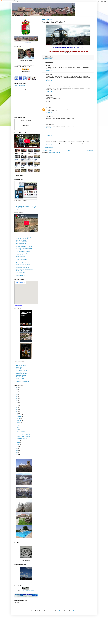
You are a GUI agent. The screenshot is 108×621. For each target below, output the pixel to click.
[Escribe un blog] (47, 57)
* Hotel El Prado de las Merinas (22, 267)
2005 (17, 454)
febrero (18, 442)
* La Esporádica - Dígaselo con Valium (24, 248)
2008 (17, 448)
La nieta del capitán (21, 431)
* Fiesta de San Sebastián (21, 365)
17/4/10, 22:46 (49, 70)
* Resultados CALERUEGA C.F (22, 241)
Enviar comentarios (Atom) (54, 152)
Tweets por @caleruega (19, 85)
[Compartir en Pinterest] (52, 57)
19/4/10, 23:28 (49, 144)
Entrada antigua (89, 150)
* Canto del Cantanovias (21, 380)
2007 (17, 450)
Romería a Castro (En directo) (23, 436)
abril (18, 429)
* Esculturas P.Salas (20, 270)
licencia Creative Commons (28, 590)
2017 (17, 400)
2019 (17, 396)
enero (18, 444)
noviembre (19, 416)
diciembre (19, 414)
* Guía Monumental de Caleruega (23, 251)
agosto (18, 422)
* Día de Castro (19, 367)
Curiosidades (17, 207)
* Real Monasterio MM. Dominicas (23, 370)
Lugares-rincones (25, 207)
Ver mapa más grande (18, 305)
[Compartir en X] (49, 57)
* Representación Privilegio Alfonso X (24, 253)
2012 (17, 409)
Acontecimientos (48, 58)
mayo (18, 427)
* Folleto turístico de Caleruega (22, 381)
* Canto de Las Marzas (20, 376)
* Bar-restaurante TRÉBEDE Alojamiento (24, 269)
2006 (17, 452)
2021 (17, 393)
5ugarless (61, 610)
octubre (18, 418)
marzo (18, 440)
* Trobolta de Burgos (20, 275)
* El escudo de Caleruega (21, 373)
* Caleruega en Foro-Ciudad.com (23, 264)
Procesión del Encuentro (22, 438)
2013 (17, 407)
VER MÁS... (18, 539)
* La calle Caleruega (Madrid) (22, 368)
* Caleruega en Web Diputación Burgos (24, 262)
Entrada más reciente (47, 150)
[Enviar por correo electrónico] (46, 57)
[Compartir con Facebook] (50, 57)
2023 (17, 389)
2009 (17, 446)
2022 (17, 391)
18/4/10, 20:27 (49, 103)
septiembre (19, 420)
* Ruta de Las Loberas (20, 272)
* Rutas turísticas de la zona (22, 245)
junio (18, 425)
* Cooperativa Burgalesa (21, 256)
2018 (17, 398)
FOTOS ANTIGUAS (26, 560)
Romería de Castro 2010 (22, 433)
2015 (17, 404)
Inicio (69, 150)
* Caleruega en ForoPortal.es (22, 259)
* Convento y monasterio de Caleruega (24, 246)
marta (47, 107)
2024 (17, 387)
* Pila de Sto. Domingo (20, 364)
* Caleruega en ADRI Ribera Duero (23, 258)
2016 (17, 402)
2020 (17, 394)
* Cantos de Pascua (20, 378)
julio (18, 424)
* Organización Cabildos (21, 375)
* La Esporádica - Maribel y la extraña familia (25, 249)
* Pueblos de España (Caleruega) (23, 266)
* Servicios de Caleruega (21, 240)
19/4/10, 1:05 (48, 120)
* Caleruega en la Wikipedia (22, 261)
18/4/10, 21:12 (49, 112)
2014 (17, 405)
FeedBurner (28, 128)
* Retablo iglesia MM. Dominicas (23, 372)
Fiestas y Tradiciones (31, 206)
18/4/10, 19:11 (49, 91)
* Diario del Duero (19, 274)
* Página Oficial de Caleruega (22, 238)
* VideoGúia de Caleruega (21, 243)
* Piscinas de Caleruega (21, 254)
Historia (32, 207)
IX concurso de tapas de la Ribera (24, 434)
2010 (17, 413)
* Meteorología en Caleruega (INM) (23, 237)
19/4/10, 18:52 (49, 135)
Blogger (74, 610)
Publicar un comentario (49, 147)
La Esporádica (18, 209)
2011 (17, 411)
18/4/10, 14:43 (49, 80)
